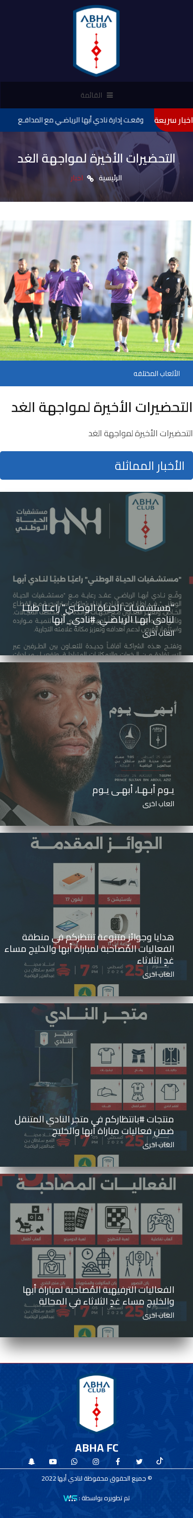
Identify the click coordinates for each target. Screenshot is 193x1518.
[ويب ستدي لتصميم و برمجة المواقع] (70, 1497)
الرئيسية (110, 177)
